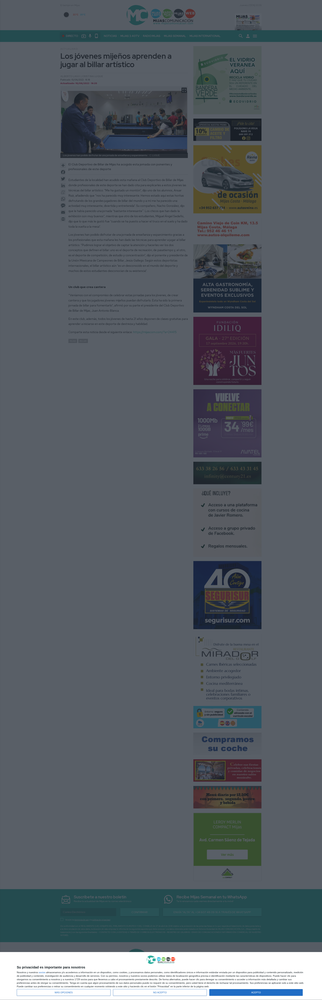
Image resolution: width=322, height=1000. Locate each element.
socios (42, 972)
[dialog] (161, 976)
